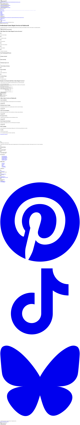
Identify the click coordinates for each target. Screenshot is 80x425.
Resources (2, 16)
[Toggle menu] (1, 21)
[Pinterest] (40, 261)
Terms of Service (6, 421)
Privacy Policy (2, 421)
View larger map (5, 134)
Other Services (2, 14)
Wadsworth (3, 22)
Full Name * (2, 85)
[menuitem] (2, 17)
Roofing (1, 12)
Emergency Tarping (4, 159)
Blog (2, 165)
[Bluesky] (40, 420)
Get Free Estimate (9, 29)
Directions (1, 134)
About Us (1, 15)
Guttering (6, 22)
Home (1, 11)
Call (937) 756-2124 (4, 29)
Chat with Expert (4, 424)
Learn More (2, 103)
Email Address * (2, 87)
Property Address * (2, 88)
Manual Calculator (7, 5)
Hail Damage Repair (4, 157)
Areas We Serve (2, 18)
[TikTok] (40, 340)
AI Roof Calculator (2, 5)
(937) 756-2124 (3, 20)
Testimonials (3, 166)
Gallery (3, 164)
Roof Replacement (4, 156)
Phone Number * (2, 86)
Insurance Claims (4, 158)
